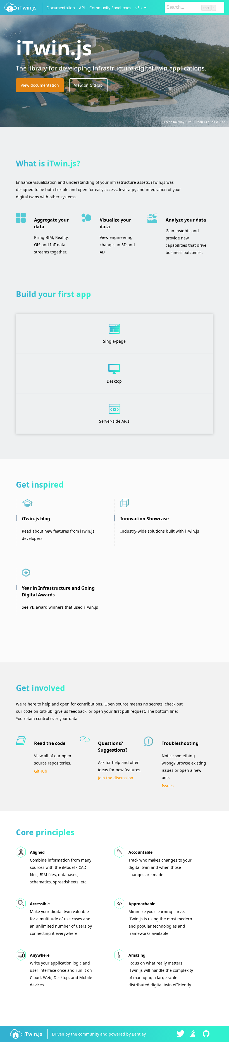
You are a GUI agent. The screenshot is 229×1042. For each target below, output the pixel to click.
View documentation (40, 85)
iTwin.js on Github (207, 1034)
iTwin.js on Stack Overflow (194, 1034)
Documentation (60, 7)
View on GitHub (88, 85)
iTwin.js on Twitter (180, 1034)
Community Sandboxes (110, 7)
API (82, 7)
